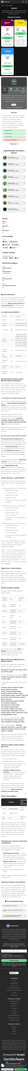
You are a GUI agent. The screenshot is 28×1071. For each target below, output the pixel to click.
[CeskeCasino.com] (6, 2)
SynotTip (14, 1031)
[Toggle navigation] (26, 2)
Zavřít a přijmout (20, 1069)
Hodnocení (7, 41)
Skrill (18, 649)
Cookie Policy (14, 985)
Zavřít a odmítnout (7, 1069)
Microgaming (16, 244)
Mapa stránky (14, 995)
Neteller (3, 651)
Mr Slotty (6, 247)
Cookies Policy (20, 1067)
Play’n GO (13, 247)
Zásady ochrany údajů (14, 988)
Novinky (14, 992)
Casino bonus (14, 1006)
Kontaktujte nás (14, 983)
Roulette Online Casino (14, 1018)
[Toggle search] (23, 2)
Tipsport (14, 1026)
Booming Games (14, 241)
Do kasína (7, 38)
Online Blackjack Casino (14, 1015)
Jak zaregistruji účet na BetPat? (10, 905)
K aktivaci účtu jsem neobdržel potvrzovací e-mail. (13, 910)
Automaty (14, 1010)
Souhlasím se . (13, 956)
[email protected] (13, 809)
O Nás (14, 980)
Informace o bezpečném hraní (14, 990)
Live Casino (14, 1013)
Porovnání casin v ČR (14, 1001)
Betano (14, 1029)
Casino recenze (14, 1003)
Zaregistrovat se (14, 960)
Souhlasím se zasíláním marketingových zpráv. (13, 955)
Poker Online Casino (14, 1020)
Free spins (14, 1008)
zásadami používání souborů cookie (16, 956)
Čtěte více (13, 144)
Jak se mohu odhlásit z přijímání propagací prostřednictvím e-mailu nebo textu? (12, 916)
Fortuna (14, 1033)
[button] (5, 90)
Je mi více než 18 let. (7, 954)
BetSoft (5, 241)
